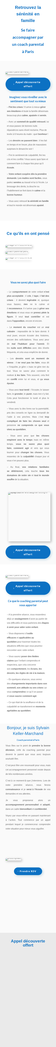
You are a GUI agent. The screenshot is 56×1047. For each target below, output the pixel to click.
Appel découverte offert (28, 84)
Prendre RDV (28, 871)
